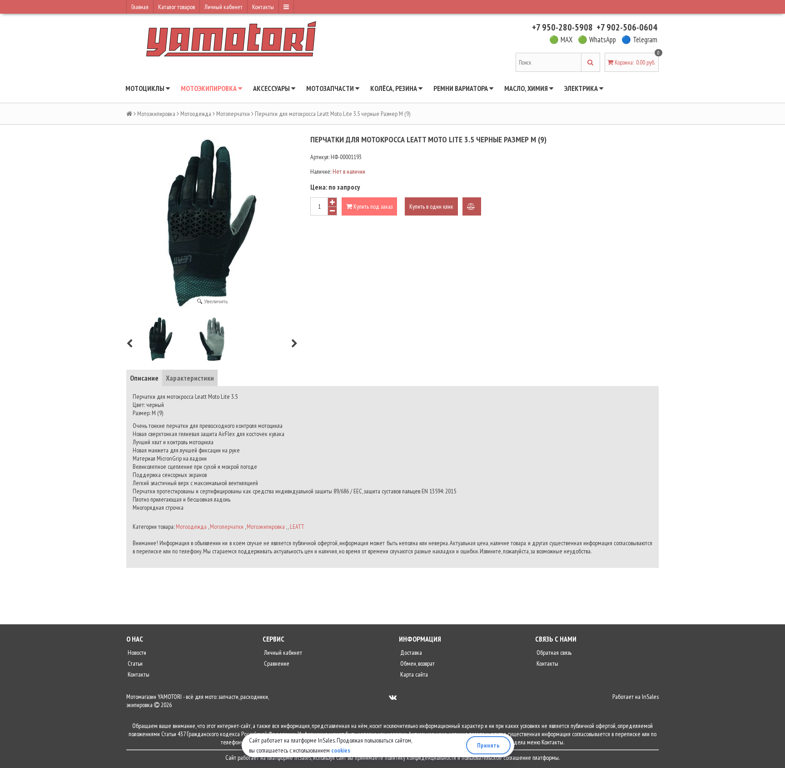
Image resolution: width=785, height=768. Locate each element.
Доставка (410, 652)
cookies (340, 750)
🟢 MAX (560, 40)
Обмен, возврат (417, 663)
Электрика (581, 88)
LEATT (297, 526)
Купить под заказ (372, 206)
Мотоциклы (145, 88)
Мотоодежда (195, 114)
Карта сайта (413, 674)
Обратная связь (553, 652)
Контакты (263, 7)
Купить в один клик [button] (431, 206)
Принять (488, 745)
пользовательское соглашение (496, 757)
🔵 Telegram (639, 40)
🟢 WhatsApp (597, 40)
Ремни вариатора (461, 88)
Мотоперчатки (233, 114)
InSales (650, 697)
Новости (136, 652)
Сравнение (276, 663)
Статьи (134, 663)
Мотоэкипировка (209, 88)
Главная (140, 7)
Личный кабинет (223, 7)
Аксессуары (272, 88)
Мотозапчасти (330, 88)
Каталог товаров (176, 7)
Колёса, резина (394, 88)
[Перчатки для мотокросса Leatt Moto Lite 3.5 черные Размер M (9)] (161, 339)
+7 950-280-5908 (562, 27)
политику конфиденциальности (420, 757)
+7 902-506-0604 (626, 27)
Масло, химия (526, 88)
